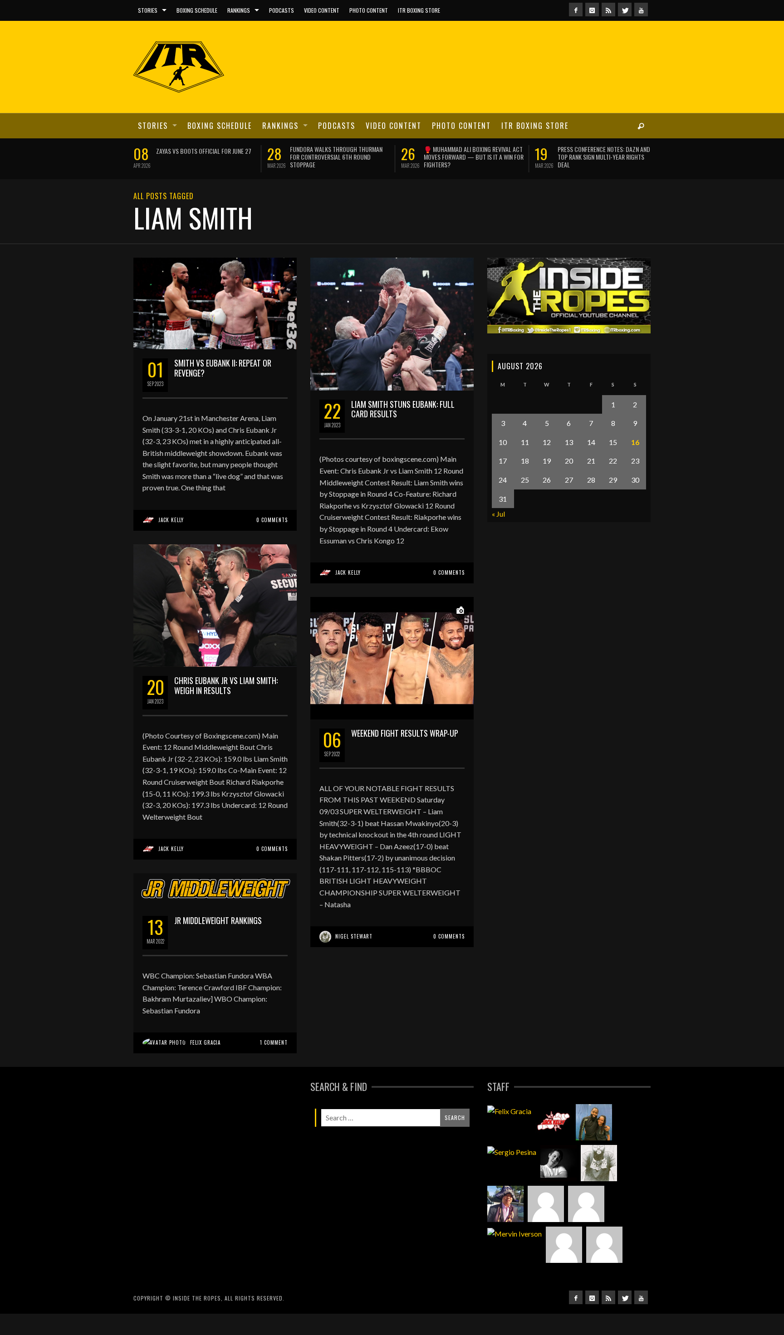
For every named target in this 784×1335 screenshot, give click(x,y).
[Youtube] (641, 9)
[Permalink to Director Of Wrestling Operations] (546, 1225)
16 (635, 463)
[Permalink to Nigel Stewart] (599, 1184)
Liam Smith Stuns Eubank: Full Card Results (403, 430)
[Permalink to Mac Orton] (564, 1266)
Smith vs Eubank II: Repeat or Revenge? (222, 389)
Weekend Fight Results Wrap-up (404, 754)
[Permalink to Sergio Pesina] (511, 1172)
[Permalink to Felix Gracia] (509, 1131)
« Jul (498, 535)
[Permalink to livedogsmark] (604, 1266)
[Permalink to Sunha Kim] (505, 1225)
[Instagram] (592, 9)
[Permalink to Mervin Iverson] (514, 1254)
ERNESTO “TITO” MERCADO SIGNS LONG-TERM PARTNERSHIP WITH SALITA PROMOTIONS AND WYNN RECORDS (338, 156)
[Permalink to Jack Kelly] (553, 1143)
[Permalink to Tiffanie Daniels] (594, 1143)
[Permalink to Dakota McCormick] (558, 1184)
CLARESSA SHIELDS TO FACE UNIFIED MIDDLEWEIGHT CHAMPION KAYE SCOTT (471, 153)
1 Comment (274, 1063)
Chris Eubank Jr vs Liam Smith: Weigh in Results (226, 707)
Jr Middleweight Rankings (218, 942)
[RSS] (608, 9)
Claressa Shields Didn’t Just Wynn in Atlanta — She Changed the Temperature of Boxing (205, 156)
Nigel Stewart (353, 957)
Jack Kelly (171, 541)
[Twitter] (625, 9)
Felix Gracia (205, 1063)
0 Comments (272, 541)
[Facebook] (576, 9)
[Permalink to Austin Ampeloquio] (586, 1225)
